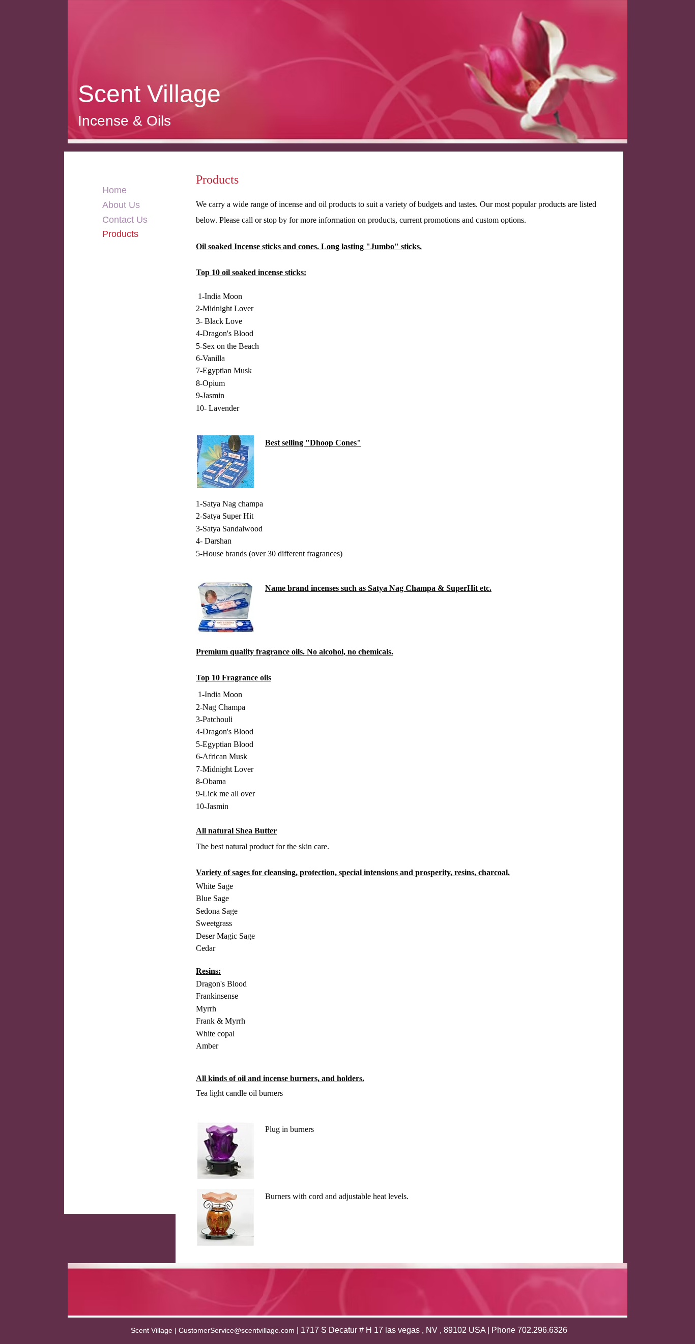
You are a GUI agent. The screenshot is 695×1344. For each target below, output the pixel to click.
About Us (121, 205)
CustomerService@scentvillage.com (237, 1330)
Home (114, 190)
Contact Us (125, 220)
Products (120, 234)
